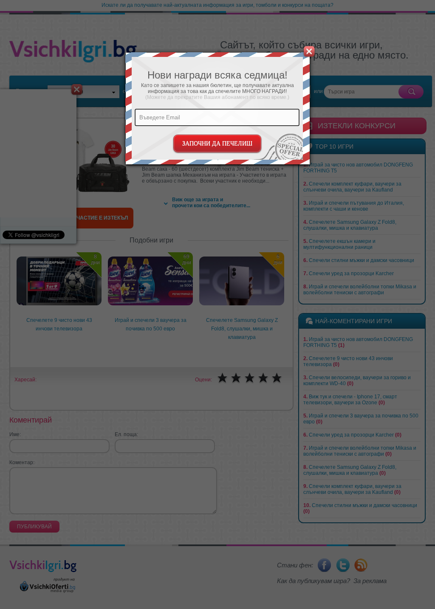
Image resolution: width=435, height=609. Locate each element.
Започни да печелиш (217, 143)
